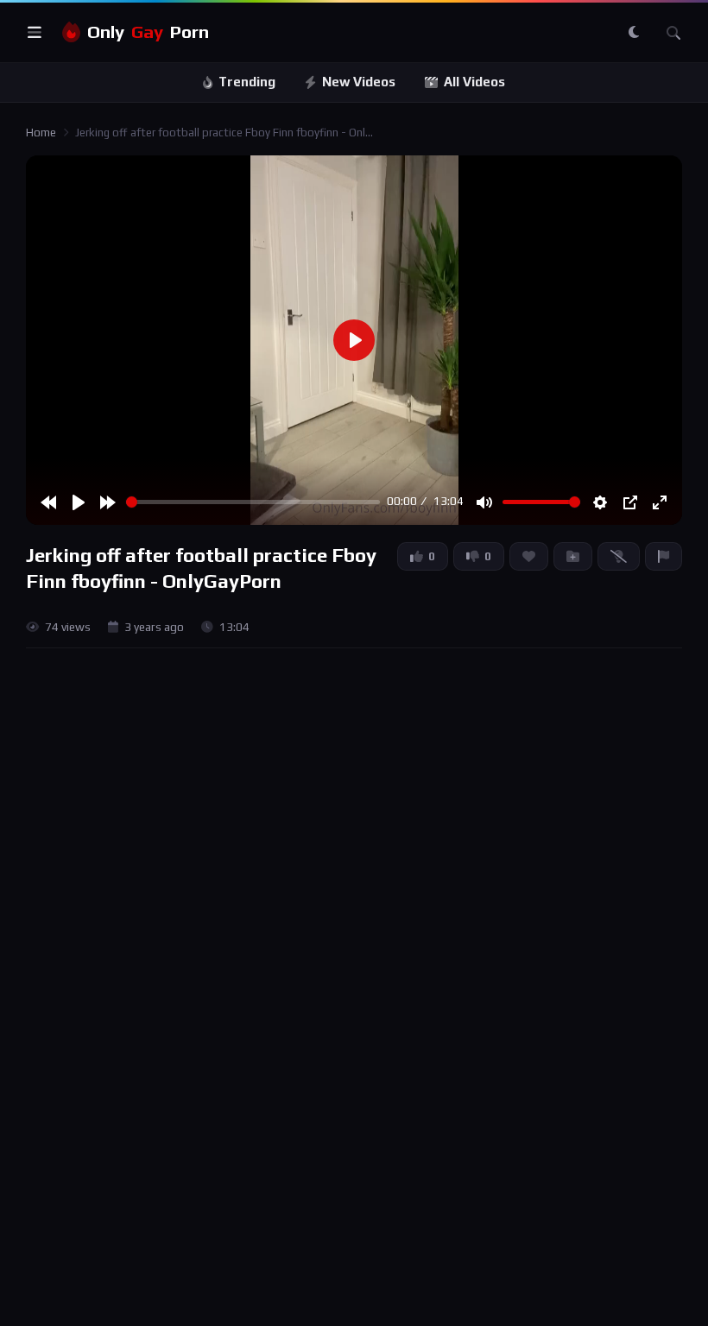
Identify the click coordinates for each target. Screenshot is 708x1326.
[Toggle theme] (633, 33)
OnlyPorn (148, 32)
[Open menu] (34, 33)
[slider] (253, 502)
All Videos (474, 81)
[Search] (673, 33)
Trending (246, 81)
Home (41, 132)
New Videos (358, 81)
